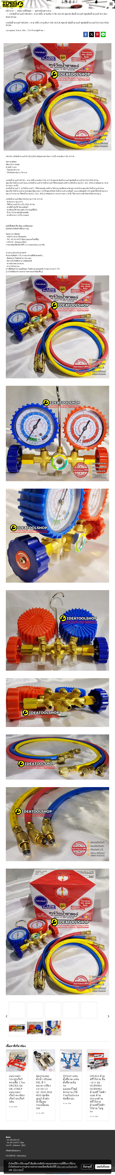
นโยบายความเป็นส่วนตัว (67, 1166)
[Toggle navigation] (111, 4)
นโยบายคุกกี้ (18, 1169)
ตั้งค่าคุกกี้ (87, 1166)
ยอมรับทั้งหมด (103, 1166)
